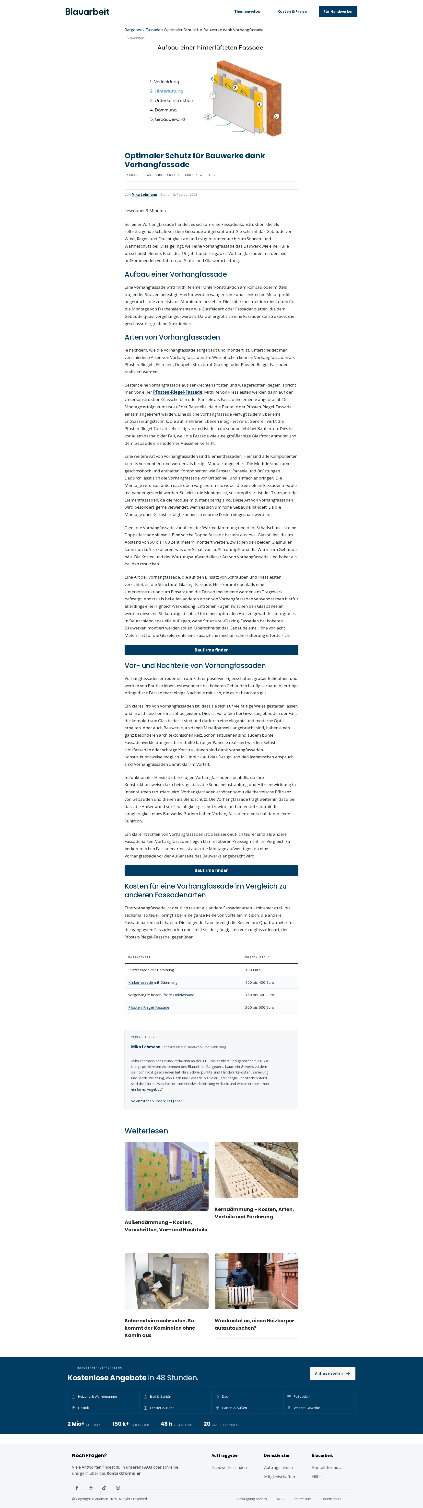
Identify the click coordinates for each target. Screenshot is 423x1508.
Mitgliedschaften (279, 1476)
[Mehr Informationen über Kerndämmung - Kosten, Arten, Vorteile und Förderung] (257, 1170)
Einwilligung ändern (252, 1499)
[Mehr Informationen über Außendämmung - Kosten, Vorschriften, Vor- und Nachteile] (167, 1176)
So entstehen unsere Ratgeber (156, 1101)
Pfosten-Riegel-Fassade (148, 1007)
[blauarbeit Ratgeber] (87, 11)
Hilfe (316, 1476)
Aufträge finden (278, 1467)
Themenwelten (247, 11)
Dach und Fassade (162, 175)
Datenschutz (331, 1499)
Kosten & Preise (292, 11)
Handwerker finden (229, 1467)
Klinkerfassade (140, 982)
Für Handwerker (338, 11)
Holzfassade (184, 994)
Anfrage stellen (329, 1373)
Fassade (153, 30)
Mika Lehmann (144, 194)
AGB (280, 1499)
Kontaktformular (124, 1473)
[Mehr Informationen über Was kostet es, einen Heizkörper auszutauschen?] (257, 1281)
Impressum (302, 1499)
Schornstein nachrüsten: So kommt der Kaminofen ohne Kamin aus (160, 1328)
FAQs (147, 1467)
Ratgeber (133, 30)
